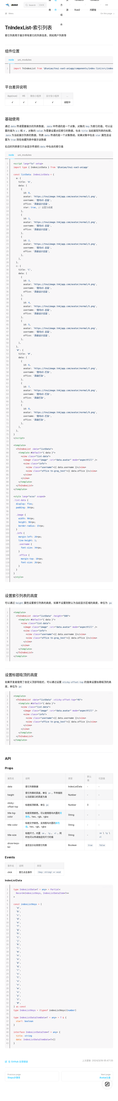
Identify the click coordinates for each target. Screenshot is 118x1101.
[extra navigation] (106, 5)
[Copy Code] (108, 68)
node (11, 59)
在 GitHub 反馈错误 (18, 1061)
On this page (106, 13)
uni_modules (24, 59)
